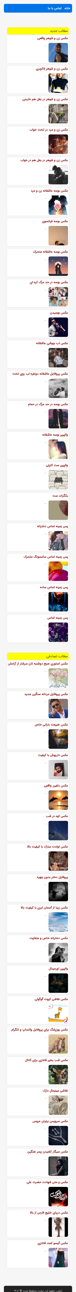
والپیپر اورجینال (58, 968)
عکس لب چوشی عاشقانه (52, 343)
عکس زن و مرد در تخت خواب (49, 129)
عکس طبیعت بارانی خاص (51, 724)
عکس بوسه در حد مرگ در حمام (48, 404)
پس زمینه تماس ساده (54, 587)
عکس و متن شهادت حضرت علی (47, 1182)
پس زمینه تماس (57, 617)
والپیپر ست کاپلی (57, 465)
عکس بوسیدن (59, 312)
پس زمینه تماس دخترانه (52, 526)
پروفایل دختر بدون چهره (52, 877)
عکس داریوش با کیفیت (53, 755)
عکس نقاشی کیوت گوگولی (51, 999)
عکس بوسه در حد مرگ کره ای (49, 282)
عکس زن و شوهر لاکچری (52, 68)
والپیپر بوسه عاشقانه (55, 434)
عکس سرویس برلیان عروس (50, 1121)
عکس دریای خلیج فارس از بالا (49, 1212)
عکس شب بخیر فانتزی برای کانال (46, 1060)
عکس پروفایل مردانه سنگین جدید (46, 694)
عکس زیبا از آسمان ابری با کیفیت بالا (44, 907)
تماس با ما (55, 8)
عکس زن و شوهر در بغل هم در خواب (44, 160)
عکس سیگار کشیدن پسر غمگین (47, 1151)
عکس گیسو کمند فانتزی (53, 1243)
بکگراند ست (60, 495)
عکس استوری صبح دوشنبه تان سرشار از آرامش (38, 663)
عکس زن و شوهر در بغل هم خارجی (45, 99)
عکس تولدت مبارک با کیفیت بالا (47, 846)
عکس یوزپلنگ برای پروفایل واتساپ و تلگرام (39, 1029)
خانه (67, 8)
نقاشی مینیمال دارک (55, 1090)
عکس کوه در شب (57, 816)
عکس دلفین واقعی (56, 785)
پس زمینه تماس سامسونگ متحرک (46, 556)
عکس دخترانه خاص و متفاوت (49, 938)
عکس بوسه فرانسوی (55, 221)
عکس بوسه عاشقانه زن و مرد (49, 190)
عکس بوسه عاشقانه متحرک (50, 251)
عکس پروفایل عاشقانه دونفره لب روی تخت (40, 373)
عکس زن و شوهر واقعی (52, 38)
